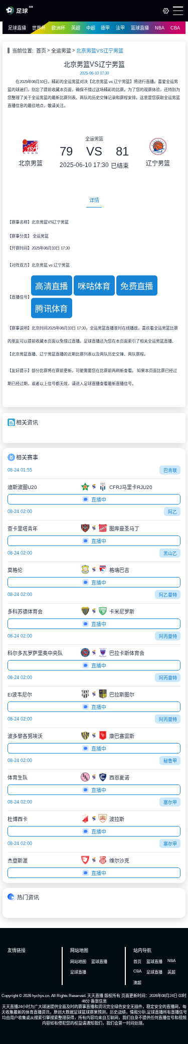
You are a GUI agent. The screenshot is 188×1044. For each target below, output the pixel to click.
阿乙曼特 (168, 595)
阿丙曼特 (168, 636)
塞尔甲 (170, 802)
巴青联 (170, 470)
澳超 (137, 982)
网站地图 (78, 962)
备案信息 (99, 1001)
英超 (75, 28)
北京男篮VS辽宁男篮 (99, 51)
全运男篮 (61, 51)
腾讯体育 (51, 309)
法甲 (120, 28)
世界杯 (39, 28)
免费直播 (136, 287)
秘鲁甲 (170, 761)
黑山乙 (170, 553)
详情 (94, 200)
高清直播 (51, 287)
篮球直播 (140, 28)
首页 (41, 51)
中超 (90, 28)
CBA (175, 28)
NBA (159, 28)
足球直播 (17, 28)
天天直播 (95, 996)
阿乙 (172, 512)
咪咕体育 (94, 287)
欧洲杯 (58, 28)
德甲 (105, 28)
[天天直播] (19, 13)
